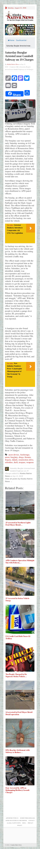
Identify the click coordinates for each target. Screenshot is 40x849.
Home (12, 40)
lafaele (14, 459)
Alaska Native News (13, 64)
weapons (30, 462)
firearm (28, 457)
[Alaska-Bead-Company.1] (20, 29)
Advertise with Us (12, 818)
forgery (8, 459)
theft (16, 462)
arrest (7, 457)
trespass (22, 462)
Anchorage (24, 454)
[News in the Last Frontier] (20, 16)
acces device (14, 454)
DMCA (24, 823)
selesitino (9, 462)
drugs (21, 457)
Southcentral (21, 40)
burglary (14, 457)
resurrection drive (26, 459)
